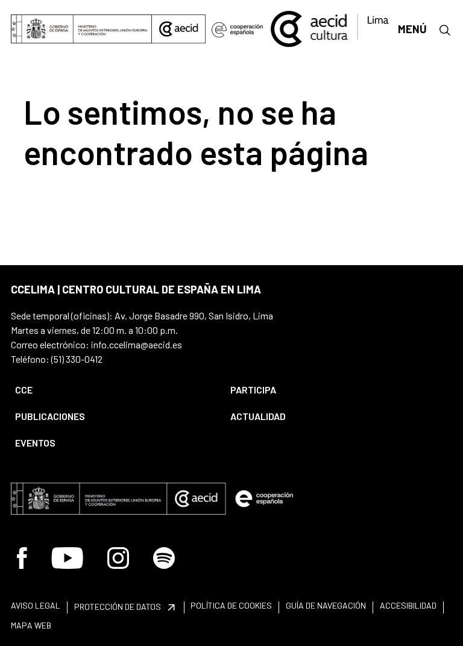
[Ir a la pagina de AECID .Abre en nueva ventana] (178, 28)
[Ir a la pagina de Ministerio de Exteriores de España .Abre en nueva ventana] (81, 28)
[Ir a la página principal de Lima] (331, 27)
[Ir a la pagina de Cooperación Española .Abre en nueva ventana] (237, 28)
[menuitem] (112, 390)
